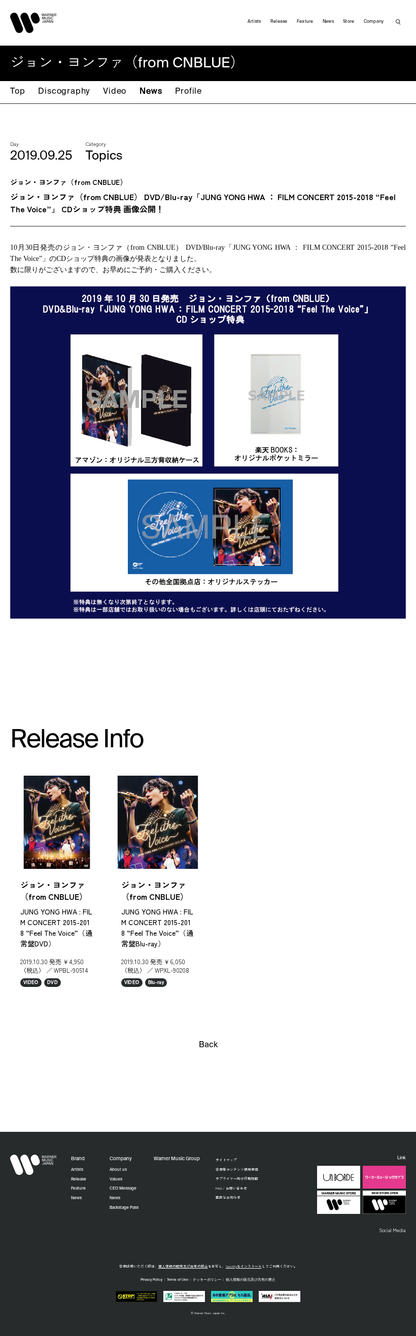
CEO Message (123, 1189)
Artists (254, 21)
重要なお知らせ (228, 1197)
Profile (188, 92)
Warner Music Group (177, 1159)
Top (17, 92)
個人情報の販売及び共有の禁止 (183, 1266)
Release (279, 21)
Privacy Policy (151, 1280)
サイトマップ (226, 1159)
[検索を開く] (398, 21)
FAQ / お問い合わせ (231, 1188)
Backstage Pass (124, 1208)
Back (208, 1045)
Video (114, 92)
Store (348, 21)
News (151, 92)
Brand (78, 1159)
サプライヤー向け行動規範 (237, 1178)
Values (116, 1179)
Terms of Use (177, 1280)
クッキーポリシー (207, 1280)
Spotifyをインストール (244, 1266)
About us (118, 1170)
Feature (305, 21)
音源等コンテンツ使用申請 (237, 1169)
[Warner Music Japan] (33, 1165)
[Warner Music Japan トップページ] (33, 23)
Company (374, 21)
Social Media (392, 1230)
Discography (64, 92)
